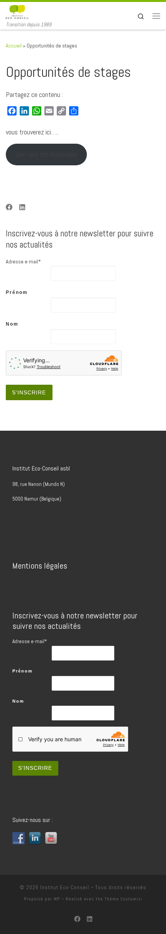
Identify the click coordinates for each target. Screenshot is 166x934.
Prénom (17, 292)
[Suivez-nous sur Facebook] (9, 207)
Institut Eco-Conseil (64, 887)
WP (57, 899)
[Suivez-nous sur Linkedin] (22, 207)
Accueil (14, 45)
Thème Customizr (123, 899)
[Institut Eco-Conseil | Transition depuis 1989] (17, 11)
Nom (12, 324)
